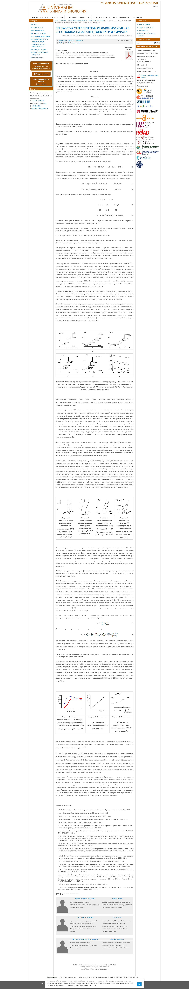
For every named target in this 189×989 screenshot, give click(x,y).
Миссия (34, 24)
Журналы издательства (51, 17)
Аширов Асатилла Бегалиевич (85, 898)
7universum (39, 103)
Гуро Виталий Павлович (85, 917)
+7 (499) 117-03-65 (37, 101)
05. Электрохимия (74, 43)
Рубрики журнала (38, 30)
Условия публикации (39, 49)
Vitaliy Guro (117, 917)
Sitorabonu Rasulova (117, 939)
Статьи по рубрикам (145, 27)
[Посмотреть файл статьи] (128, 55)
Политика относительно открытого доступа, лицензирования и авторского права (40, 42)
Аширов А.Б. (63, 40)
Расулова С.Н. (79, 40)
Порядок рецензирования (41, 36)
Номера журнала (101, 17)
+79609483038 (36, 106)
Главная (34, 17)
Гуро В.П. (71, 40)
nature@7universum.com (40, 108)
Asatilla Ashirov (117, 898)
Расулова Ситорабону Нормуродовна (85, 939)
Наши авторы (143, 30)
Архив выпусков (144, 24)
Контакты (137, 17)
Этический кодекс (121, 17)
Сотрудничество (37, 27)
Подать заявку (42, 74)
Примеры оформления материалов (40, 53)
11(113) (61, 43)
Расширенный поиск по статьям (147, 34)
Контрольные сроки (39, 33)
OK (139, 984)
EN (157, 6)
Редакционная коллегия (78, 17)
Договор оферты (37, 58)
